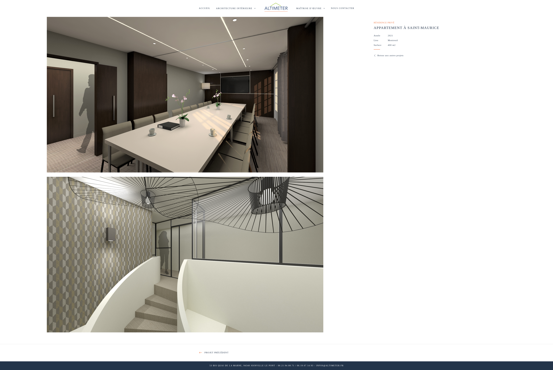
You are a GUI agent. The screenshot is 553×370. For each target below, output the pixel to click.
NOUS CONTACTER (342, 8)
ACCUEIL (204, 8)
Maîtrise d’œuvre (309, 8)
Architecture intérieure (234, 8)
